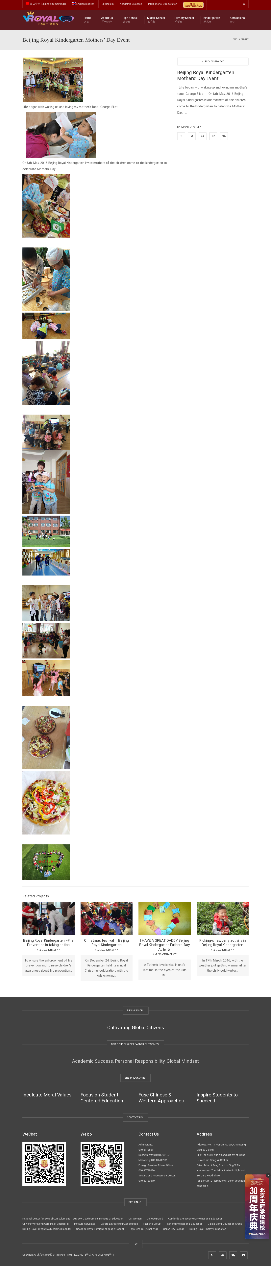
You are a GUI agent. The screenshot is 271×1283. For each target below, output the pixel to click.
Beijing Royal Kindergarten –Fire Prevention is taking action (48, 942)
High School (130, 19)
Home (87, 19)
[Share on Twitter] (192, 136)
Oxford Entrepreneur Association (119, 1223)
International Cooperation (162, 3)
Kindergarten (212, 19)
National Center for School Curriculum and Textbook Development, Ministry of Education (72, 1218)
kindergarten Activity (189, 127)
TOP (135, 1243)
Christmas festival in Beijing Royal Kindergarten (106, 942)
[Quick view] (39, 918)
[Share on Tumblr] (213, 136)
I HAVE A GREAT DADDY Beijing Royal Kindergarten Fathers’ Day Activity (164, 944)
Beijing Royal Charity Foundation (207, 1228)
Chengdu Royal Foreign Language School (100, 1228)
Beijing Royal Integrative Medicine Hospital (46, 1228)
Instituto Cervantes (84, 1223)
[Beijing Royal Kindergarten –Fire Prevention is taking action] (59, 918)
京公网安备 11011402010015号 (70, 1254)
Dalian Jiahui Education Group (225, 1223)
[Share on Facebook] (181, 136)
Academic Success (131, 3)
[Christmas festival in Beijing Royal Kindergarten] (118, 918)
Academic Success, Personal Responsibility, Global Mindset (135, 1061)
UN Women (135, 1218)
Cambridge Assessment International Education (195, 1218)
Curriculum (108, 3)
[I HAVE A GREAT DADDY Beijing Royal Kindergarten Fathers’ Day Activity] (175, 918)
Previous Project (214, 61)
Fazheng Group (152, 1223)
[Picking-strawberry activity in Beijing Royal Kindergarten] (234, 918)
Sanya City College (173, 1228)
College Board (155, 1218)
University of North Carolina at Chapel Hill (45, 1223)
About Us (107, 19)
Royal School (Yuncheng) (143, 1228)
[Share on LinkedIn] (203, 136)
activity (244, 39)
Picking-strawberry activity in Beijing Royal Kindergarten (222, 942)
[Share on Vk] (224, 136)
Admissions (237, 19)
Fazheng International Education (184, 1223)
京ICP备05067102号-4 (101, 1254)
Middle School (156, 19)
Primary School (184, 19)
